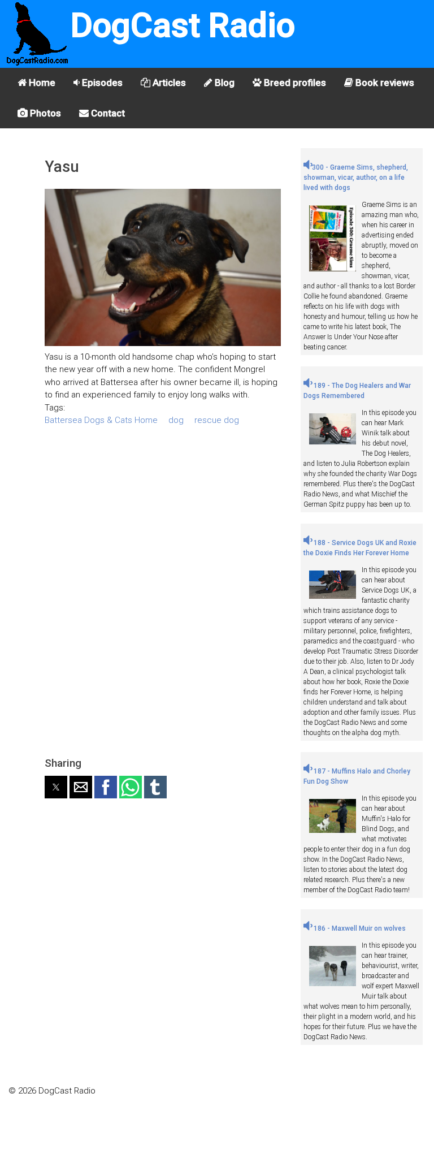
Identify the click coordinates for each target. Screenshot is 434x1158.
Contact (107, 113)
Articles (168, 82)
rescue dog (216, 420)
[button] (56, 787)
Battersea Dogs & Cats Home (101, 420)
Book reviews (383, 82)
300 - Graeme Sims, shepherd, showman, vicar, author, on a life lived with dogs (355, 177)
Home (41, 82)
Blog (223, 82)
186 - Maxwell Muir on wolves (359, 928)
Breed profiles (294, 82)
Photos (44, 113)
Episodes (101, 82)
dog (176, 420)
